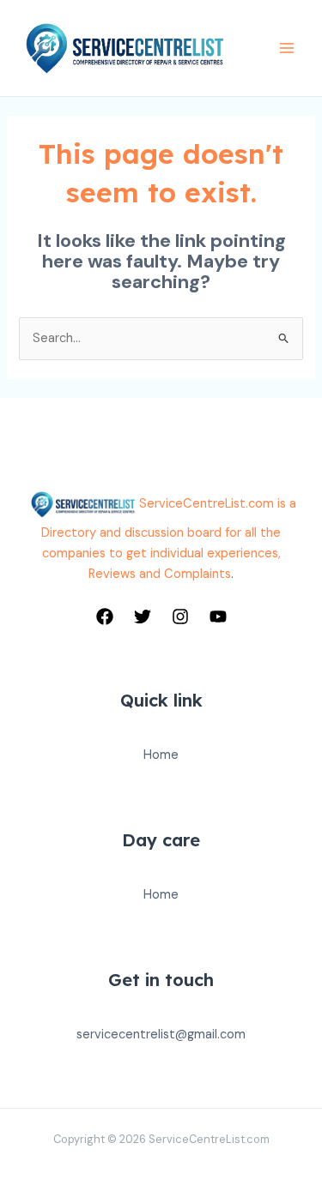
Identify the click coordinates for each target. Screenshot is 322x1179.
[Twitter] (142, 616)
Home (161, 755)
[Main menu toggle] (287, 48)
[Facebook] (104, 616)
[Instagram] (180, 616)
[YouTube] (218, 616)
